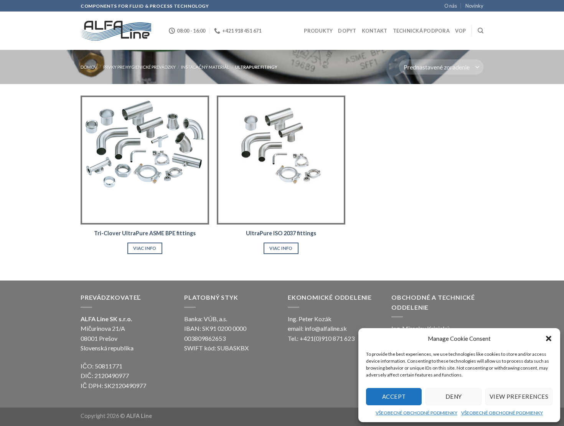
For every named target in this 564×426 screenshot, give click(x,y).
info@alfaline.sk (326, 328)
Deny (453, 396)
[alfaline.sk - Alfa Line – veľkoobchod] (119, 31)
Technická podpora (421, 31)
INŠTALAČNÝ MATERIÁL (205, 66)
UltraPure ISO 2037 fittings (281, 233)
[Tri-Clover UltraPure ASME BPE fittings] (145, 160)
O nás (450, 6)
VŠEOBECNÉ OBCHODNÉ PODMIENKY (416, 413)
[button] (548, 338)
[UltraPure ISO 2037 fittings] (281, 160)
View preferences (519, 396)
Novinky (474, 6)
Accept (394, 396)
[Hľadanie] (480, 30)
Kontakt (375, 31)
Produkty (318, 31)
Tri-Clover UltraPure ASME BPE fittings (145, 233)
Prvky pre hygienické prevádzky (139, 66)
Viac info (144, 248)
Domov (89, 66)
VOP (460, 31)
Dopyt (347, 31)
